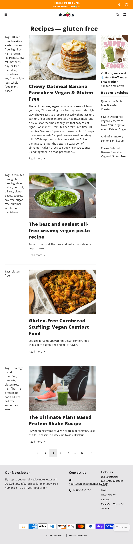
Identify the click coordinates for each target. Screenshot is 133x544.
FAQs (104, 489)
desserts (10, 380)
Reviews (105, 499)
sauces (18, 195)
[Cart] (124, 14)
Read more (35, 158)
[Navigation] (5, 14)
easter (9, 45)
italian (8, 187)
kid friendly (11, 58)
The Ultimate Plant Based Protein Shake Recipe (60, 420)
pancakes (10, 70)
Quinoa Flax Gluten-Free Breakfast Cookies (113, 105)
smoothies (11, 405)
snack (8, 409)
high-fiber (17, 183)
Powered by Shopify (78, 535)
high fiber (17, 49)
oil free (15, 66)
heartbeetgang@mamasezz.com (89, 483)
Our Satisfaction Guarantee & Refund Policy (112, 481)
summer (16, 204)
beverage (17, 368)
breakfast (17, 41)
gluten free (11, 384)
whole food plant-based (11, 87)
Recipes (42, 29)
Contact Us (107, 471)
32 (82, 453)
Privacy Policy (108, 494)
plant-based (12, 74)
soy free (10, 78)
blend (8, 372)
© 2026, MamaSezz (55, 535)
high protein (12, 53)
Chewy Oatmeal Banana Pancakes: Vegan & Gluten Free (61, 92)
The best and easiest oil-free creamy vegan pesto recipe (59, 230)
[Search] (117, 14)
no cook (18, 187)
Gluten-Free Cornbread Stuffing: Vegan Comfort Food (59, 326)
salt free (10, 401)
